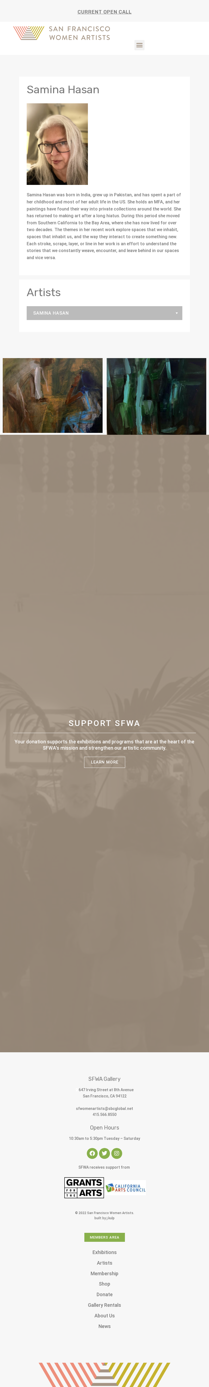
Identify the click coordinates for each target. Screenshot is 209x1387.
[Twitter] (104, 1153)
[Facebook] (92, 1153)
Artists (104, 1263)
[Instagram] (116, 1153)
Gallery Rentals (104, 1305)
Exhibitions (105, 1252)
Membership (104, 1273)
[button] (139, 45)
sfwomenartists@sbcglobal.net (104, 1108)
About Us (104, 1315)
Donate (105, 1294)
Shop (104, 1284)
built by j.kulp (104, 1218)
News (105, 1326)
